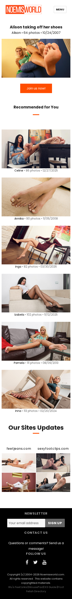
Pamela (19, 363)
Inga (18, 267)
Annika (19, 219)
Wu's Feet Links (17, 587)
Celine (18, 171)
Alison (16, 32)
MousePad (36, 587)
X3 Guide (50, 587)
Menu (60, 9)
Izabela (19, 315)
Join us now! (36, 88)
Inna (18, 411)
